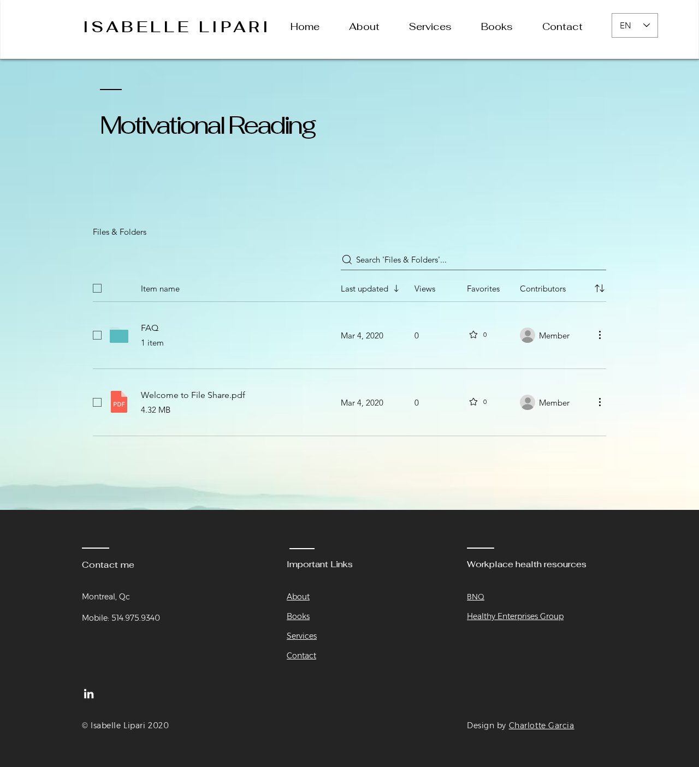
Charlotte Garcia (541, 725)
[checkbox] (97, 288)
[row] (349, 286)
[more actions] (599, 334)
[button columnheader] (599, 288)
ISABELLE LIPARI (177, 27)
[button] (437, 26)
